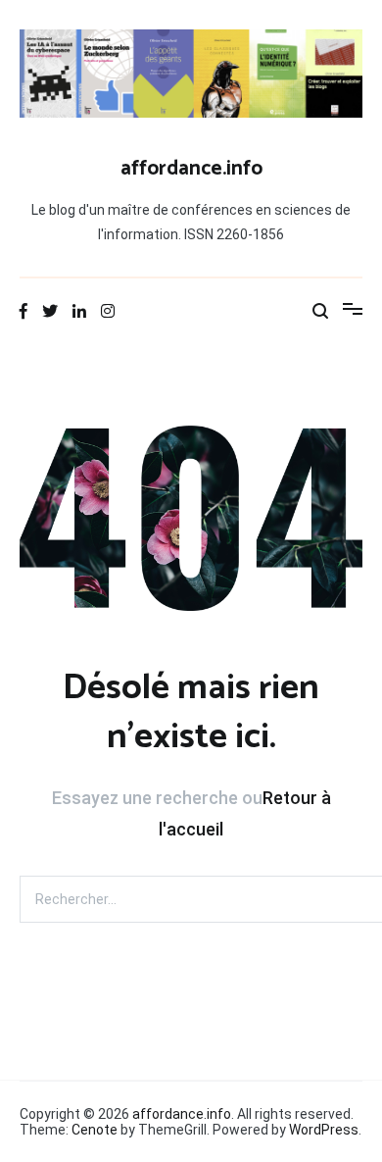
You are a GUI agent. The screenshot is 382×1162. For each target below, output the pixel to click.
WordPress (323, 1129)
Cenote (95, 1129)
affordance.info (191, 168)
